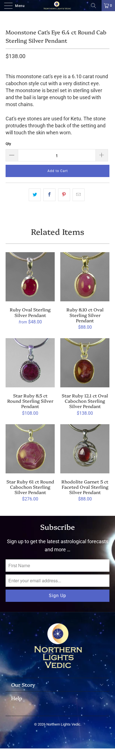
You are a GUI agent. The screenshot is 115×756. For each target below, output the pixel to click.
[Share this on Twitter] (35, 195)
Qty (8, 144)
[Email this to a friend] (79, 195)
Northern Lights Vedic (63, 724)
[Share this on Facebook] (49, 195)
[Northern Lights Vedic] (57, 5)
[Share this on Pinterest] (64, 195)
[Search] (95, 5)
